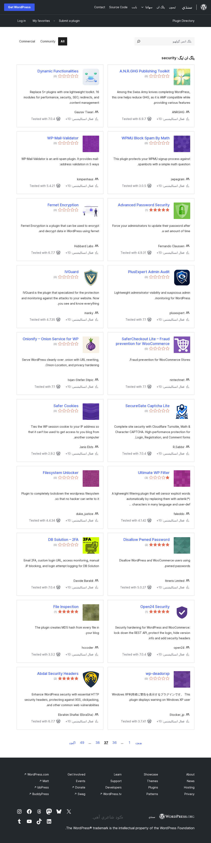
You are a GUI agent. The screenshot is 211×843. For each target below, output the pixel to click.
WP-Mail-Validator (63, 138)
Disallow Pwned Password (146, 539)
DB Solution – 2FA (63, 539)
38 (98, 743)
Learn (118, 774)
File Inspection (66, 606)
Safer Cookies (66, 406)
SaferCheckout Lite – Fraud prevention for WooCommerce (143, 341)
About (190, 774)
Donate (78, 787)
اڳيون (72, 742)
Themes (152, 781)
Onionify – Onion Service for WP (51, 339)
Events (80, 781)
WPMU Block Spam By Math (146, 138)
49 (82, 743)
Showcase (151, 774)
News (191, 781)
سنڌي (152, 817)
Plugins (153, 787)
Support (116, 781)
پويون (138, 742)
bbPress (41, 787)
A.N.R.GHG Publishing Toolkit (145, 71)
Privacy (189, 794)
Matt (44, 781)
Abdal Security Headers (58, 673)
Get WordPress (19, 7)
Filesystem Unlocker (61, 472)
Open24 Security (155, 606)
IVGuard (72, 272)
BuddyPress (39, 794)
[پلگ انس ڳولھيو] (139, 41)
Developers (114, 787)
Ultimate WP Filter (154, 472)
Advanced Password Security (144, 205)
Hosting (189, 787)
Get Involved (76, 774)
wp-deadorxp (158, 673)
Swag (79, 794)
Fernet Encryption (63, 205)
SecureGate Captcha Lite (147, 406)
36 (115, 743)
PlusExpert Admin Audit (149, 272)
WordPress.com (36, 774)
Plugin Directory (184, 20)
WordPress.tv (111, 794)
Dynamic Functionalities (58, 71)
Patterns (152, 794)
